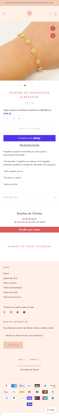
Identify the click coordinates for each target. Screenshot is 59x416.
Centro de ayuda (10, 292)
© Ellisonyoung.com (29, 366)
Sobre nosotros (9, 282)
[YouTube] (24, 312)
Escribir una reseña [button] (29, 229)
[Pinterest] (18, 312)
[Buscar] (50, 13)
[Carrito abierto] (55, 13)
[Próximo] (39, 85)
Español (34, 360)
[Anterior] (19, 85)
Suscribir (13, 345)
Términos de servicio (12, 297)
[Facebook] (4, 312)
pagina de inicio (10, 278)
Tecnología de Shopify (29, 369)
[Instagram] (11, 312)
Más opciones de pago (29, 144)
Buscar (6, 273)
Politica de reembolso (12, 287)
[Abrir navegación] (4, 14)
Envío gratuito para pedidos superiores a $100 (29, 3)
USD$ (20, 360)
